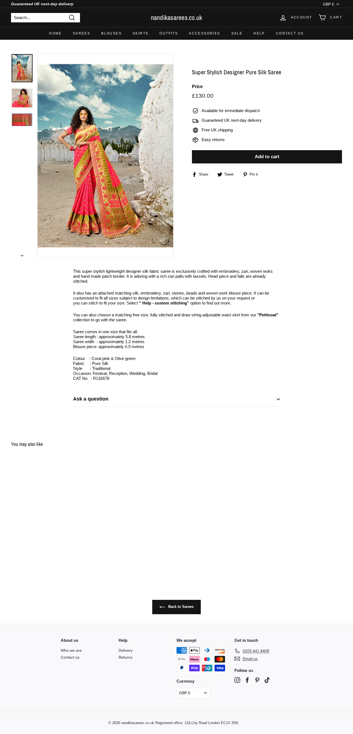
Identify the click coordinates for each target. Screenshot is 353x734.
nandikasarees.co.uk (176, 17)
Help (259, 33)
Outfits (168, 33)
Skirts (140, 33)
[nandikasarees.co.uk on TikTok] (267, 680)
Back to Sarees (180, 607)
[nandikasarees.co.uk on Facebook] (247, 680)
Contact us (290, 33)
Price (197, 86)
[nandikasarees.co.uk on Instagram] (237, 680)
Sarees (81, 33)
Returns (125, 657)
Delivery (126, 650)
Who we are (71, 650)
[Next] (22, 254)
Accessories (204, 33)
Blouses (111, 33)
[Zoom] (105, 156)
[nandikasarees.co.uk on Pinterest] (257, 680)
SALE (237, 33)
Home (55, 33)
